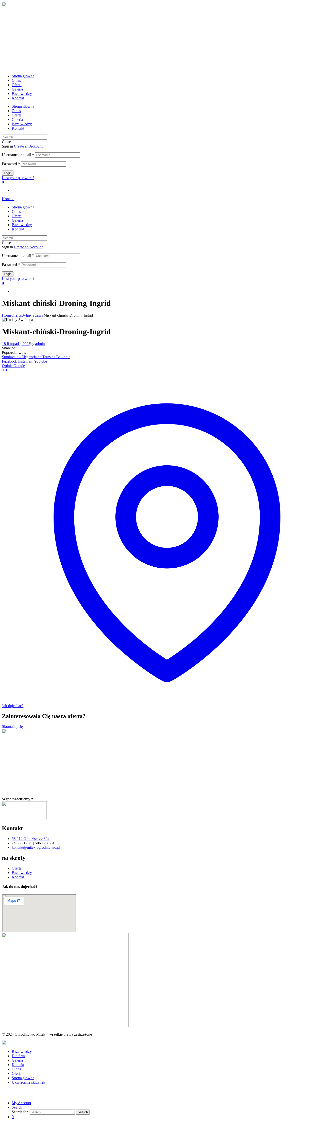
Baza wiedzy (22, 94)
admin (40, 344)
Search (17, 1107)
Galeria (17, 89)
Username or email (18, 155)
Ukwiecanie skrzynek (28, 1082)
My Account (21, 1103)
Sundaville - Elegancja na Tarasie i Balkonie (36, 357)
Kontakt (18, 98)
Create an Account (28, 146)
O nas (16, 80)
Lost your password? (18, 178)
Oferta (17, 85)
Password (11, 164)
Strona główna (23, 76)
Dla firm (18, 1056)
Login (7, 173)
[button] (8, 199)
